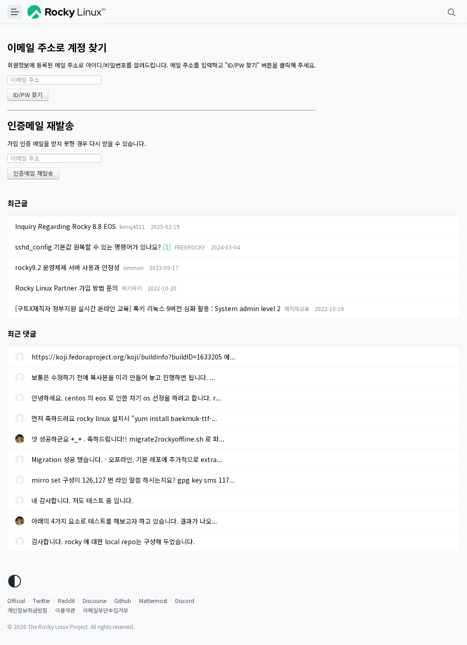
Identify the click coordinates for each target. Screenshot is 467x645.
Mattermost (153, 600)
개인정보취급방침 (27, 610)
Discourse (94, 600)
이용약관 (65, 610)
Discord (184, 600)
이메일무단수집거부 (105, 610)
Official (16, 600)
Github (122, 600)
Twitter (41, 600)
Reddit (66, 600)
